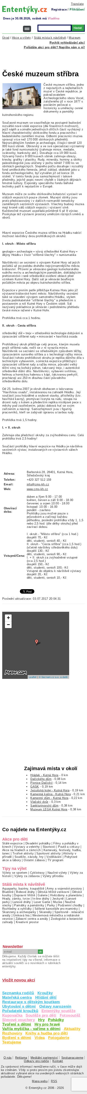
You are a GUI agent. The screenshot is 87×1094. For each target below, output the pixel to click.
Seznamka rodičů (18, 993)
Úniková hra (21, 915)
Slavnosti (49, 846)
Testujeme (11, 1042)
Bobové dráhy (25, 892)
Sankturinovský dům (44, 805)
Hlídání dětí (46, 997)
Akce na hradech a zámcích (21, 850)
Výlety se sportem (14, 872)
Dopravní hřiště (24, 895)
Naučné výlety (57, 872)
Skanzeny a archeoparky (19, 912)
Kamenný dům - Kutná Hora (49, 798)
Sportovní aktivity (48, 853)
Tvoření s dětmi (16, 1024)
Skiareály (45, 912)
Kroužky (45, 993)
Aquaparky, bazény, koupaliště (23, 888)
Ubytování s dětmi (19, 1006)
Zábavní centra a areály (32, 918)
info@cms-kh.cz (38, 484)
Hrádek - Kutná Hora (44, 775)
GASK (34, 786)
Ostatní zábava (34, 860)
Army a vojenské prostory (64, 888)
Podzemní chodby (70, 905)
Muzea (57, 902)
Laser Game (42, 902)
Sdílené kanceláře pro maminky (56, 908)
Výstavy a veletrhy (27, 846)
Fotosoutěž (70, 1015)
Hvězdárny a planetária (66, 895)
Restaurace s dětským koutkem (31, 1002)
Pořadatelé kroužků (20, 1011)
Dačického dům (41, 779)
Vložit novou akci (18, 980)
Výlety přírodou (53, 876)
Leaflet (33, 677)
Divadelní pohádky (38, 843)
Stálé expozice (12, 843)
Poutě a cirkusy (69, 846)
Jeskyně (58, 898)
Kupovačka (12, 1015)
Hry (41, 1020)
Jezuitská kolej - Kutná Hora (49, 790)
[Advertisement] (44, 56)
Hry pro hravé (47, 1024)
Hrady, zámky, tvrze (16, 898)
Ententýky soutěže (58, 1011)
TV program (56, 860)
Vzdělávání (54, 856)
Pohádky (56, 1020)
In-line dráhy (40, 898)
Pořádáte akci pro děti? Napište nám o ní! (54, 47)
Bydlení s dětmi (16, 1038)
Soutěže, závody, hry (29, 856)
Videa (40, 1038)
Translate (77, 4)
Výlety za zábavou (27, 876)
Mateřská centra (17, 997)
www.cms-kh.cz (37, 489)
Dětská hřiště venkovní (53, 892)
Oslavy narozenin (55, 1006)
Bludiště (7, 892)
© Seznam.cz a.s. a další (53, 677)
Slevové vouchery (18, 1020)
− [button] (8, 624)
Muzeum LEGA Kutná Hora (48, 809)
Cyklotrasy (37, 872)
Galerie (43, 895)
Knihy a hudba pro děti (46, 1033)
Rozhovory (12, 1033)
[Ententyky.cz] (24, 9)
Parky (51, 905)
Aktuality (72, 1029)
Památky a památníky (29, 905)
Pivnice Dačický (41, 782)
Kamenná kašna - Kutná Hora (50, 794)
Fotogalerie (58, 1038)
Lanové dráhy (21, 902)
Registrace (59, 9)
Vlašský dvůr (39, 801)
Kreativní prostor (27, 922)
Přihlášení (77, 9)
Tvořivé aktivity (23, 853)
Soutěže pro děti (41, 1015)
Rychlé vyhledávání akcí (67, 42)
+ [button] (8, 617)
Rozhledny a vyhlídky (17, 908)
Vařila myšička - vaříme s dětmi (31, 1029)
